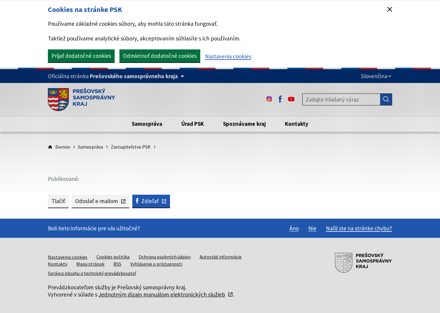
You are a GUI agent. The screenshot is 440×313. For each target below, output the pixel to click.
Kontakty (57, 264)
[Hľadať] (386, 99)
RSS (117, 264)
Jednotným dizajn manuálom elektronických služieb (161, 294)
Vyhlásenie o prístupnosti (156, 264)
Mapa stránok (90, 264)
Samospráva (90, 147)
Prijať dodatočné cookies (81, 55)
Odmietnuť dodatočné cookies (160, 55)
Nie (312, 228)
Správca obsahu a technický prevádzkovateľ (92, 273)
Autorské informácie (221, 257)
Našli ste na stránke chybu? (359, 228)
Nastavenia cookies (228, 56)
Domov (62, 147)
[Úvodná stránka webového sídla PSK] (81, 99)
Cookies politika (113, 257)
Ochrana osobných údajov (165, 257)
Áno (294, 228)
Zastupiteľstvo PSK (131, 147)
